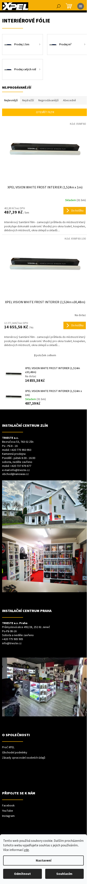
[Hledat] (58, 6)
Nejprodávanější (48, 100)
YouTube (7, 811)
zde (26, 850)
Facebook (8, 806)
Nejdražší (28, 100)
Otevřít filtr (45, 112)
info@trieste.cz (20, 470)
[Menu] (80, 6)
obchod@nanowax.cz (15, 474)
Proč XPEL (8, 747)
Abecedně (69, 100)
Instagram (8, 816)
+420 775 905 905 (12, 639)
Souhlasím (64, 874)
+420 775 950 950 (20, 450)
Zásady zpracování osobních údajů (23, 758)
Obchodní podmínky (14, 753)
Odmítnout (22, 874)
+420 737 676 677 (20, 466)
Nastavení (43, 860)
